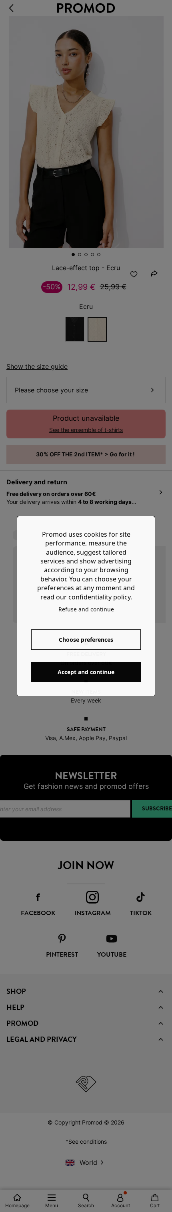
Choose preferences (86, 639)
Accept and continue (86, 672)
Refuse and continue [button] (86, 609)
